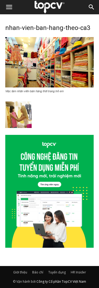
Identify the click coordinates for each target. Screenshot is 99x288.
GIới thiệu (20, 272)
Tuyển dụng (57, 272)
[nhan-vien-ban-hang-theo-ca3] (49, 85)
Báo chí (37, 272)
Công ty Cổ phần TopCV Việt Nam (61, 281)
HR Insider (78, 272)
